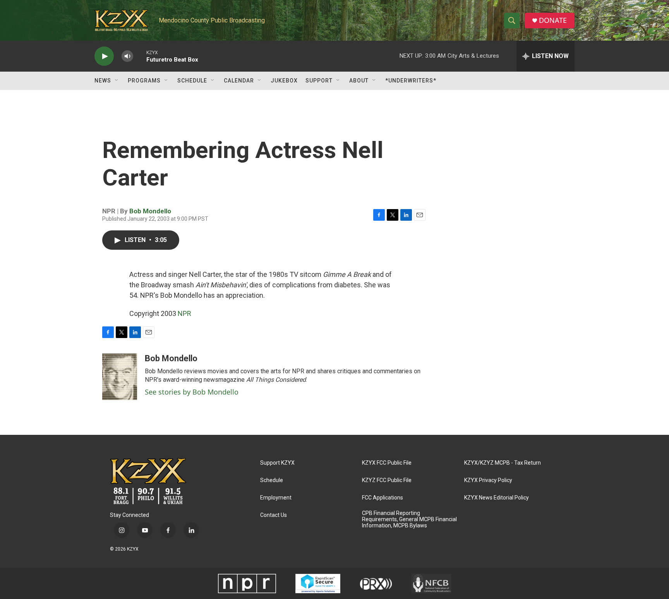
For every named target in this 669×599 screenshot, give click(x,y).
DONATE (553, 20)
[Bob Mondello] (119, 377)
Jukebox (284, 80)
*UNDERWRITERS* (410, 80)
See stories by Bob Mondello (191, 391)
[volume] (127, 56)
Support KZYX (277, 463)
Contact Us (273, 515)
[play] (104, 56)
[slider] (140, 56)
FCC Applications (382, 498)
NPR (184, 313)
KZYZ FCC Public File (387, 480)
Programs (144, 80)
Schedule (192, 80)
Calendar (239, 80)
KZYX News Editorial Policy (496, 498)
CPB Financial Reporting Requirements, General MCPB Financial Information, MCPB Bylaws (409, 519)
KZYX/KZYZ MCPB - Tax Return (502, 463)
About (359, 80)
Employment (276, 498)
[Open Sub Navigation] (117, 80)
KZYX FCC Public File (387, 463)
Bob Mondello (150, 211)
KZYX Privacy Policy (488, 480)
